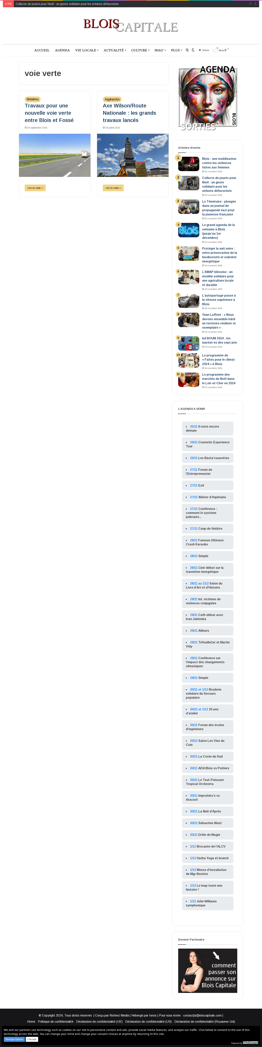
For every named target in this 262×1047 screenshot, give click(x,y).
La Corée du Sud (210, 756)
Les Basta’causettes (213, 458)
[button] (14, 1039)
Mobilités (33, 99)
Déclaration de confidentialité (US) (148, 1021)
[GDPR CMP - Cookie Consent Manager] (250, 1043)
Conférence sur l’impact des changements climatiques (205, 662)
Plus (175, 50)
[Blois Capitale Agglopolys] (131, 25)
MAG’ (159, 50)
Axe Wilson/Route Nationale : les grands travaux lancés (129, 113)
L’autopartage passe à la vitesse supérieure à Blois (219, 300)
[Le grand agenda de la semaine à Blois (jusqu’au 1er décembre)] (188, 230)
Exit (201, 485)
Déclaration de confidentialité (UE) (99, 1021)
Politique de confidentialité (55, 1021)
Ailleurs (203, 630)
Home (31, 1021)
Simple (203, 556)
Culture (139, 50)
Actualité (114, 50)
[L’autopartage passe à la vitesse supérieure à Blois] (188, 300)
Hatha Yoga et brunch (213, 858)
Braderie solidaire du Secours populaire (203, 693)
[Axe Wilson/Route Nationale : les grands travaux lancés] (133, 155)
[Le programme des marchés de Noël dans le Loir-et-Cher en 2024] (188, 380)
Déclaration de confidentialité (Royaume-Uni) (204, 1021)
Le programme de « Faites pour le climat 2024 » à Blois (218, 360)
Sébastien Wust (210, 823)
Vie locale (85, 50)
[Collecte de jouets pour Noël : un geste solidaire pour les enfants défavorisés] (188, 183)
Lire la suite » (35, 187)
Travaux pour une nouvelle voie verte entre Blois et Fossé (49, 113)
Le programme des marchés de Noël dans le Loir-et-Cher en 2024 (218, 379)
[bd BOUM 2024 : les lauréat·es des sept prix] (188, 343)
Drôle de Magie (209, 834)
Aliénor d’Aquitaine (212, 497)
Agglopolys (112, 99)
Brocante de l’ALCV (211, 846)
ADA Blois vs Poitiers (213, 768)
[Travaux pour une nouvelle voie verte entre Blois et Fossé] (55, 155)
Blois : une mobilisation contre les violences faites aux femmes (219, 163)
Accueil (41, 50)
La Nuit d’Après (209, 811)
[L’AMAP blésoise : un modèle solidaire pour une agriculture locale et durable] (188, 277)
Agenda (62, 50)
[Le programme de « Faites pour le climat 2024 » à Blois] (188, 360)
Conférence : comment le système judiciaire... (201, 513)
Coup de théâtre (210, 528)
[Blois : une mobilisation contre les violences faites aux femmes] (188, 164)
